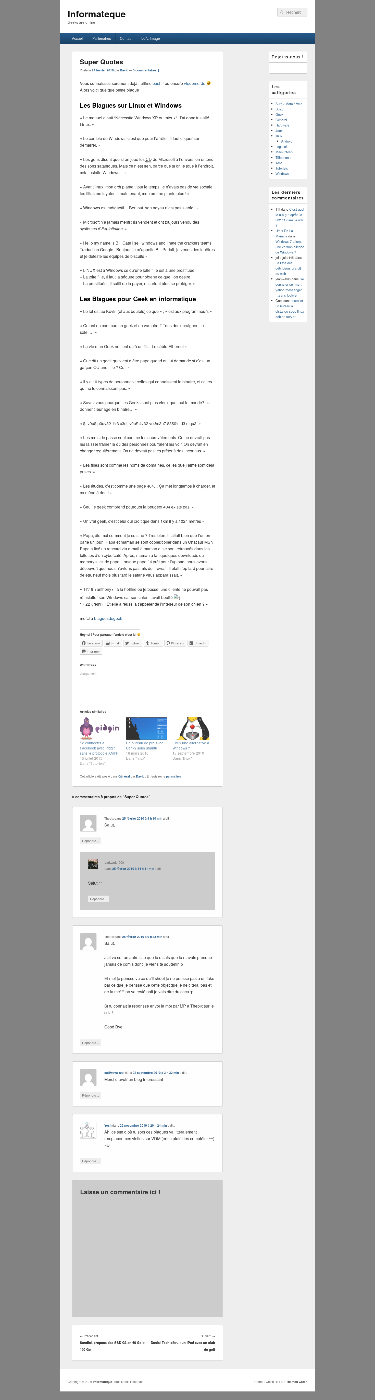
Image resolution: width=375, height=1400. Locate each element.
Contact (126, 38)
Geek (279, 114)
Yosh (107, 1125)
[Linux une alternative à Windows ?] (193, 728)
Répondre (90, 840)
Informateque (97, 13)
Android (286, 141)
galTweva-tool (114, 1072)
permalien (173, 776)
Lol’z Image (150, 38)
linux (279, 135)
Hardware (282, 125)
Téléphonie (283, 157)
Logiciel (281, 146)
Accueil (77, 38)
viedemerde (194, 83)
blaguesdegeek (108, 618)
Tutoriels (282, 168)
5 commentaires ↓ (146, 70)
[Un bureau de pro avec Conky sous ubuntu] (146, 728)
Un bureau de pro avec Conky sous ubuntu (144, 745)
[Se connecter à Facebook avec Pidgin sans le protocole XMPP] (100, 728)
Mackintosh (284, 151)
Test (279, 162)
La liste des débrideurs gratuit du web (288, 268)
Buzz (279, 109)
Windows (282, 173)
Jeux (279, 130)
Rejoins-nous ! (288, 57)
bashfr (158, 83)
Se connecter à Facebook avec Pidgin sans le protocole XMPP (99, 748)
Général (124, 776)
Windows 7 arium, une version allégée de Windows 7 (290, 246)
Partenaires (101, 38)
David (124, 70)
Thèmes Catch (296, 1381)
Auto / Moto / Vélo (289, 103)
